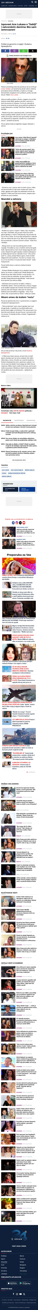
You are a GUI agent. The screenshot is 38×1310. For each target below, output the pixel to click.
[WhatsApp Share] (23, 50)
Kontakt (10, 1300)
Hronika (4, 1268)
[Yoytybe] (20, 1294)
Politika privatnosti (8, 1303)
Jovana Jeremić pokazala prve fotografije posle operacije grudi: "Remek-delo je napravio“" (26, 1085)
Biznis (22, 1256)
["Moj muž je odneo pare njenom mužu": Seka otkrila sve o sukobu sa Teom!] (8, 1049)
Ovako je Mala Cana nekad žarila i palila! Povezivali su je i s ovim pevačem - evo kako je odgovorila (26, 1072)
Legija (4, 473)
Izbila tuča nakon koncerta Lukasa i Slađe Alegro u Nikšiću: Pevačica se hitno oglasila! (26, 543)
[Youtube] (24, 522)
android (21, 411)
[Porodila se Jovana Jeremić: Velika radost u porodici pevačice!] (8, 1126)
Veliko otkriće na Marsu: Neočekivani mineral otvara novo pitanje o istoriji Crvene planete (21, 426)
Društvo (4, 1271)
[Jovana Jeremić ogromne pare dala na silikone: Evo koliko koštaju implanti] (8, 1100)
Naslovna (4, 21)
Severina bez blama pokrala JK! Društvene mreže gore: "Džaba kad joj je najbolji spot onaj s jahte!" (26, 925)
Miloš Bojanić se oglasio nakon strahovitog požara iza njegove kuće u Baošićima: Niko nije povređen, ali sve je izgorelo (26, 1059)
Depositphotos (31, 1303)
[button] (18, 398)
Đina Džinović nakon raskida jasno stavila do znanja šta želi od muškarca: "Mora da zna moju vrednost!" (26, 969)
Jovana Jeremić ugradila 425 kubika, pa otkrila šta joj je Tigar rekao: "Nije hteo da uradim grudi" (26, 982)
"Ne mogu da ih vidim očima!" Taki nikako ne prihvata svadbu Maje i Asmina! (24, 829)
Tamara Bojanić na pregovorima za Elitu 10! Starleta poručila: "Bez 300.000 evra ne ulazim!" (24, 854)
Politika (20, 6)
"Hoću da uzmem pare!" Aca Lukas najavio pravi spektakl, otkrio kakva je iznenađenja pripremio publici (25, 152)
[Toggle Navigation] (35, 2)
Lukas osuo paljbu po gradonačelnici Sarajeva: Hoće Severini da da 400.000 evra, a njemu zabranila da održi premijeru (25, 164)
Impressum (17, 1300)
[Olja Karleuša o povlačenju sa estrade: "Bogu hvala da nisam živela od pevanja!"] (8, 818)
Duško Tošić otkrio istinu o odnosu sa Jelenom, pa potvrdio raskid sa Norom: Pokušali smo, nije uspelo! (25, 1111)
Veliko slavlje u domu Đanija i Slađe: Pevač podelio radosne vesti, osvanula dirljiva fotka (26, 879)
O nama (4, 1300)
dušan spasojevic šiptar (16, 473)
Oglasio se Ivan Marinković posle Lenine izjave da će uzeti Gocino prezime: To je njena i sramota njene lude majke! (25, 1149)
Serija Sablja (29, 470)
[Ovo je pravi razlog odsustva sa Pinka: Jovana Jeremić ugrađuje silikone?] (8, 1177)
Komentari (31, 420)
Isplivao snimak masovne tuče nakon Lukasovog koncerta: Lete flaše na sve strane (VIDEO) (26, 531)
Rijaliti (18, 836)
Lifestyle (4, 1274)
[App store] (12, 1283)
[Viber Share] (14, 50)
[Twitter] (20, 522)
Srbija (22, 1262)
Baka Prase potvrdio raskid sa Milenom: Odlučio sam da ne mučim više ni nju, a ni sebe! (26, 841)
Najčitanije (19, 420)
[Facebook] (13, 522)
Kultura (22, 1259)
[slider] (18, 403)
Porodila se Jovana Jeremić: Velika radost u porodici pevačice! (25, 1123)
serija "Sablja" (6, 89)
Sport (26, 6)
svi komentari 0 (10, 489)
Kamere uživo (12, 6)
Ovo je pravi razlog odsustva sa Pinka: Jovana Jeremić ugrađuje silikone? (26, 1174)
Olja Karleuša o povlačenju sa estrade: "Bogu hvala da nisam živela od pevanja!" (26, 815)
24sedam (4, 413)
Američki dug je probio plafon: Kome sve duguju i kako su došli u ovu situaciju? (26, 802)
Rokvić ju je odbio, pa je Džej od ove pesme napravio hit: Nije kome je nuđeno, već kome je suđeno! (26, 995)
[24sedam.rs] (7, 2)
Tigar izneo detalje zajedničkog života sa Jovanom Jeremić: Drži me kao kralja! (25, 912)
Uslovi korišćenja (20, 1303)
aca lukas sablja (17, 470)
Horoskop (23, 1271)
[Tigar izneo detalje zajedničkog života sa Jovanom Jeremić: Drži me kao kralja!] (8, 914)
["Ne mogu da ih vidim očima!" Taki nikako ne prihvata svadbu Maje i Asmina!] (8, 831)
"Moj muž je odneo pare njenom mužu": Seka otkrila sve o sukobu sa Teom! (26, 1046)
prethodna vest (22, 527)
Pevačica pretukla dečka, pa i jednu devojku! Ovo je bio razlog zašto (26, 1213)
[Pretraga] (32, 2)
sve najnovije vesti (19, 460)
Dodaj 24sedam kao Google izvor (20, 56)
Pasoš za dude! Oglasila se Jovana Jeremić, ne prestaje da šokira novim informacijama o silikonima (25, 938)
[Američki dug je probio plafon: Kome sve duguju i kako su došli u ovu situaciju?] (8, 805)
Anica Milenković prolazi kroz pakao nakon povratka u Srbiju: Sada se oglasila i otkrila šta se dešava (26, 1034)
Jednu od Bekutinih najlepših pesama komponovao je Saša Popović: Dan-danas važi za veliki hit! (26, 1201)
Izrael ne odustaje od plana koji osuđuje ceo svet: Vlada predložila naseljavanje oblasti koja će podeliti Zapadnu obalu (26, 867)
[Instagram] (16, 522)
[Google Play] (25, 1283)
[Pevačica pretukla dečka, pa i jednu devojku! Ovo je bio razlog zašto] (8, 1216)
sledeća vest (21, 539)
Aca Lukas (14, 95)
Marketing (25, 1300)
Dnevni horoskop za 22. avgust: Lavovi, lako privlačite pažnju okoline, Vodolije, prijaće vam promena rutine (21, 453)
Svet (36, 6)
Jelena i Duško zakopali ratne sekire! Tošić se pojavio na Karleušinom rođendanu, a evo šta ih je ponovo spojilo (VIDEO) (26, 1188)
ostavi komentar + (25, 489)
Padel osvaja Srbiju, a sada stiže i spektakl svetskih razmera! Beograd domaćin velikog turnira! (21, 432)
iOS (15, 411)
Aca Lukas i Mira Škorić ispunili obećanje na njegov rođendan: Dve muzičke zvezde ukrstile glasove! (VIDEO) (25, 140)
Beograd (23, 1265)
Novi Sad (23, 1274)
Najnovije (4, 6)
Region (22, 1268)
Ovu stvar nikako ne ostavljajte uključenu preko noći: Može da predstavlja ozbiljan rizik (21, 439)
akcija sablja (6, 476)
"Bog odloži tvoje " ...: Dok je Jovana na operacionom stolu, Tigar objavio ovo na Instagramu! (26, 1008)
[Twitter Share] (32, 50)
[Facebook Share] (5, 50)
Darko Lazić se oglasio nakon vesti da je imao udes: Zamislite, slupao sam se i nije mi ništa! (26, 1162)
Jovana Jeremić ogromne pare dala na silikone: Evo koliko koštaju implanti (25, 1097)
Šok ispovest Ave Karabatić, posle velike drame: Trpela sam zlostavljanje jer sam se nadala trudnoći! (26, 1137)
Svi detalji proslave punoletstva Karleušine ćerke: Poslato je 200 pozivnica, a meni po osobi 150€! (26, 1021)
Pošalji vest (32, 1300)
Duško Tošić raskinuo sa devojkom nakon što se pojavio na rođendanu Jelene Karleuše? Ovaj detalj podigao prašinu (26, 899)
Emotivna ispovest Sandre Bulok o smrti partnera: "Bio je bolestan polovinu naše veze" (25, 790)
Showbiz (31, 6)
